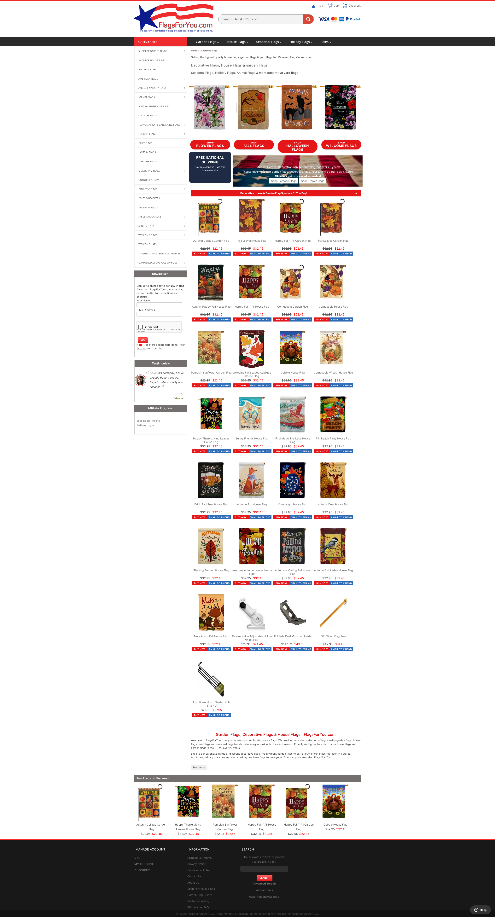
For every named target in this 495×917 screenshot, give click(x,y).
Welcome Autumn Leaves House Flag (252, 572)
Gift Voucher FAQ (198, 907)
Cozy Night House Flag (292, 504)
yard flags (335, 171)
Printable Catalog (198, 901)
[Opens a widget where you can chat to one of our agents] (480, 910)
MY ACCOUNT (143, 864)
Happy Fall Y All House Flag (252, 306)
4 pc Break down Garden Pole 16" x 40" (211, 703)
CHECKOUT (142, 870)
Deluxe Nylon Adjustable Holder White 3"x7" (252, 638)
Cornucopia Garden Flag (292, 306)
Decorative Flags (208, 50)
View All (179, 398)
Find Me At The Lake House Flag (292, 440)
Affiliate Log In (145, 425)
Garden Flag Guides (199, 895)
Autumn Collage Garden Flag (211, 240)
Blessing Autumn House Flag (211, 570)
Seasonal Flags (267, 41)
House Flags (236, 41)
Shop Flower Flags (312, 181)
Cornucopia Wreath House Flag (333, 372)
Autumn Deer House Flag (333, 504)
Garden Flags (206, 41)
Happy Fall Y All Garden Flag (293, 240)
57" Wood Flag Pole (333, 636)
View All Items (264, 890)
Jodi (181, 393)
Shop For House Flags (201, 888)
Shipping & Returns (199, 857)
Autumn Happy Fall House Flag (211, 306)
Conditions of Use (198, 870)
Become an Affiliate (148, 420)
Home (194, 50)
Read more (199, 767)
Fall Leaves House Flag (251, 240)
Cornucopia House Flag (333, 306)
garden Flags (257, 65)
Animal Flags (246, 73)
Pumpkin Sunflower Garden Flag (211, 372)
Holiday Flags (299, 41)
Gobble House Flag (293, 372)
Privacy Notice (196, 864)
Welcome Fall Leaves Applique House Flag (252, 374)
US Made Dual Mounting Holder (292, 636)
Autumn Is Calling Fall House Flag (293, 572)
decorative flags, (300, 171)
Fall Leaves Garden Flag (333, 240)
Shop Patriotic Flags (283, 181)
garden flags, (280, 171)
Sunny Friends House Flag (252, 438)
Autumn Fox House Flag (252, 504)
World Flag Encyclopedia (264, 896)
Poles (324, 41)
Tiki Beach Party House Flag (333, 438)
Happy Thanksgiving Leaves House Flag (211, 440)
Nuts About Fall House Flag (211, 636)
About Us (193, 882)
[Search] (308, 19)
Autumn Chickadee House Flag (333, 570)
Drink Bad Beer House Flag (211, 504)
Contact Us (194, 876)
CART (138, 857)
